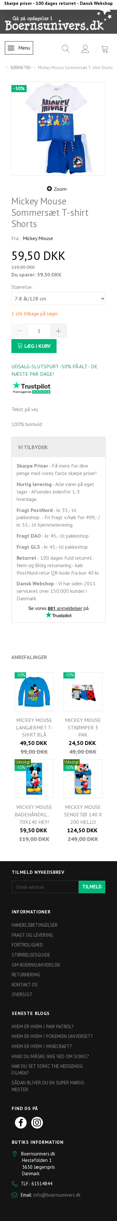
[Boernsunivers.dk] (58, 21)
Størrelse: (22, 287)
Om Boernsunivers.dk (36, 965)
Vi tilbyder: (33, 447)
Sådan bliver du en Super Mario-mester (48, 1086)
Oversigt (22, 994)
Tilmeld (92, 887)
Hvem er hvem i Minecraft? (42, 1046)
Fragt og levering (32, 935)
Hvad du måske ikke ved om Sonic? (50, 1056)
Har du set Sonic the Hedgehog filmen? (47, 1069)
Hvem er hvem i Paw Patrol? (43, 1026)
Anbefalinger (29, 657)
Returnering (26, 974)
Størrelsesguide (31, 955)
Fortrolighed (27, 945)
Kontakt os (25, 985)
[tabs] (63, 50)
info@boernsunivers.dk (57, 1195)
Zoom (60, 189)
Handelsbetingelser (35, 925)
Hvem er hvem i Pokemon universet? (52, 1036)
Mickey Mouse (38, 238)
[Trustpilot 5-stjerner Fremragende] (31, 387)
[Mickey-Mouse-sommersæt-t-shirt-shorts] (58, 129)
